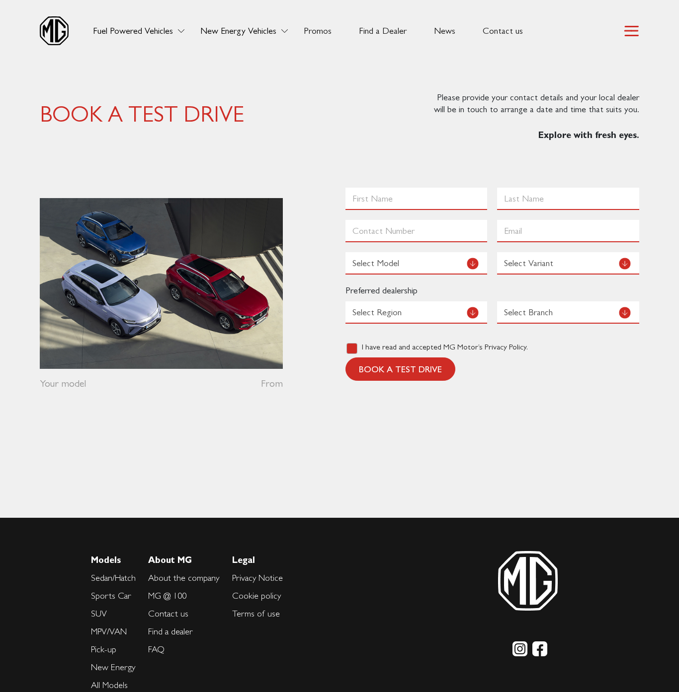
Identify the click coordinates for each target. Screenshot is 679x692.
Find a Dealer (383, 31)
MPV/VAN (109, 631)
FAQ (156, 649)
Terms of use (256, 613)
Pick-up (103, 649)
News (444, 31)
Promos (318, 31)
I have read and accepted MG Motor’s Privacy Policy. (445, 346)
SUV (99, 613)
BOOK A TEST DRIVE (400, 369)
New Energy (113, 667)
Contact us (503, 31)
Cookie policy (256, 595)
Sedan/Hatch (113, 577)
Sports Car (111, 595)
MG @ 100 (167, 595)
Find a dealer (170, 631)
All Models (109, 685)
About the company (183, 577)
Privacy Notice (257, 577)
